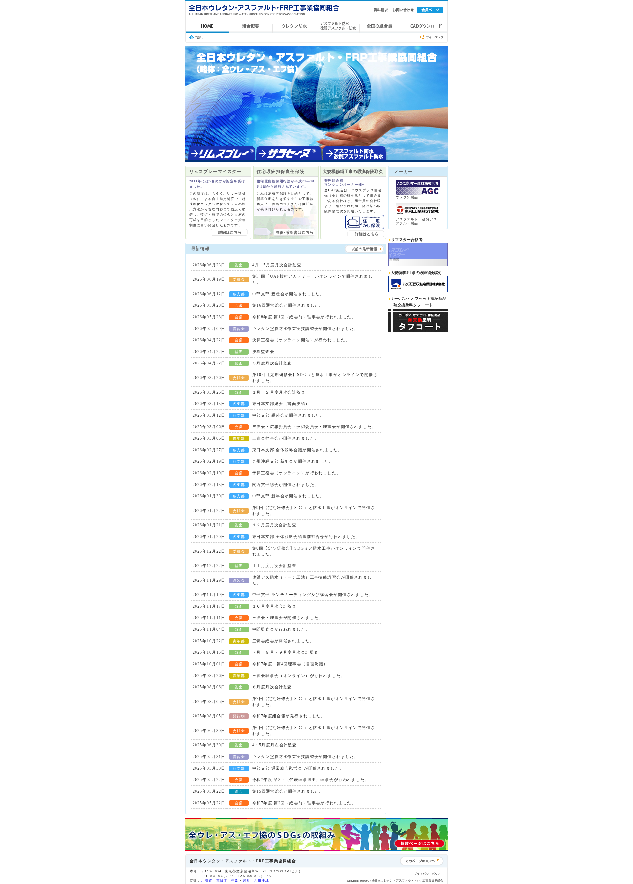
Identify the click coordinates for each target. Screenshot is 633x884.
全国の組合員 (381, 26)
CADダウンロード (425, 26)
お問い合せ (404, 10)
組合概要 (251, 26)
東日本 (221, 880)
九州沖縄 (261, 880)
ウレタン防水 (294, 26)
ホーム (207, 26)
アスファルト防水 (338, 26)
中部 (235, 880)
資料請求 (381, 10)
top (195, 37)
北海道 (206, 880)
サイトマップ (432, 37)
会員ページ (430, 10)
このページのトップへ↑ (422, 861)
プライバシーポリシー (428, 874)
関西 (246, 880)
